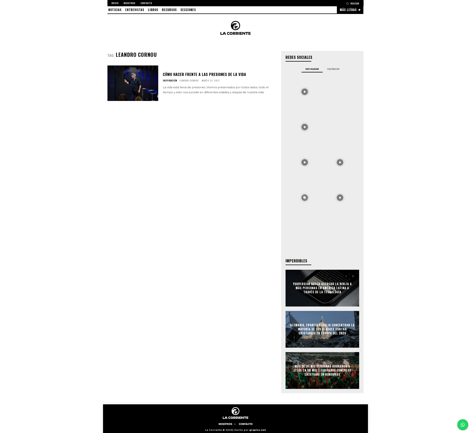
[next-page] (352, 276)
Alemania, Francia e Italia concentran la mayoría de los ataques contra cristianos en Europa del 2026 (322, 329)
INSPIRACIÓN (170, 80)
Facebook (333, 69)
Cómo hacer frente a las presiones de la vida (204, 74)
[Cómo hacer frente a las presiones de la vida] (132, 83)
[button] (352, 3)
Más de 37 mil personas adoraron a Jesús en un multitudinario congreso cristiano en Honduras (322, 370)
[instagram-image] (304, 91)
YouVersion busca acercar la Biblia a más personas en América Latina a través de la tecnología (322, 288)
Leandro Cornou (189, 80)
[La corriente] (235, 27)
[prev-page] (346, 276)
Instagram (312, 69)
